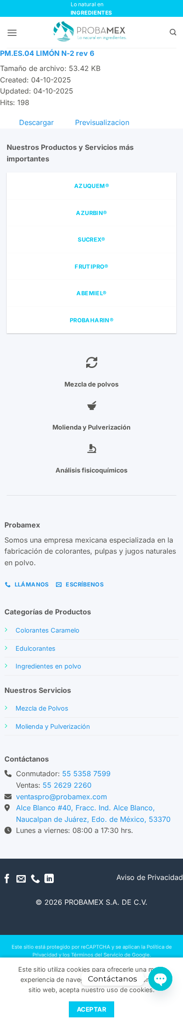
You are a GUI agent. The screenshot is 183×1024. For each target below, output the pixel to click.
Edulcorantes (36, 648)
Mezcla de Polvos (42, 708)
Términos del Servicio (97, 955)
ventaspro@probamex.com (61, 796)
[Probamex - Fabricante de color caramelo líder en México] (91, 32)
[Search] (173, 32)
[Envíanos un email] (21, 879)
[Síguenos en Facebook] (7, 879)
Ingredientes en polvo (48, 666)
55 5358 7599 (86, 773)
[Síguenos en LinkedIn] (49, 879)
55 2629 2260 (67, 785)
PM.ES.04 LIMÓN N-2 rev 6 (47, 53)
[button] (12, 32)
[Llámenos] (35, 879)
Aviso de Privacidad (149, 877)
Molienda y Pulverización (53, 726)
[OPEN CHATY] (160, 979)
